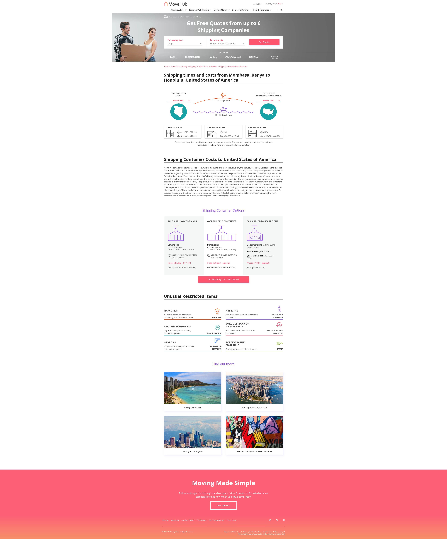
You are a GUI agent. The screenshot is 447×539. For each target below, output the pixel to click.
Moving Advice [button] (178, 10)
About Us (257, 4)
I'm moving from (175, 40)
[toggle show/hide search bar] (280, 9)
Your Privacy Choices (216, 520)
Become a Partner (187, 520)
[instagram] (284, 521)
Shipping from (178, 94)
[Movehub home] (175, 4)
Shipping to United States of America (203, 66)
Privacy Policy (202, 520)
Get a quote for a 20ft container (182, 267)
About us (165, 520)
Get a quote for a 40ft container (221, 267)
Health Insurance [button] (261, 10)
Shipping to (268, 94)
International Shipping (179, 66)
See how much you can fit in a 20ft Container (183, 256)
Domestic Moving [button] (240, 10)
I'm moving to (216, 40)
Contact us (175, 520)
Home (166, 66)
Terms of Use (231, 520)
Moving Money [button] (220, 10)
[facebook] (270, 521)
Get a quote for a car (256, 267)
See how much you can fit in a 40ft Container (222, 256)
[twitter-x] (277, 521)
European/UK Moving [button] (199, 10)
